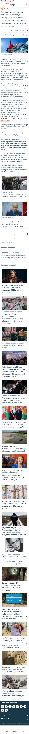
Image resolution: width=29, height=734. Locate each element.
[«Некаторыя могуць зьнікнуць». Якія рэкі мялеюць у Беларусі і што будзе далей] (14, 437)
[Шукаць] (23, 732)
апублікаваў (23, 59)
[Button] (14, 30)
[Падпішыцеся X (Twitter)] (10, 706)
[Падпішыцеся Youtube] (13, 706)
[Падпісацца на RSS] (6, 710)
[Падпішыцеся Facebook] (6, 706)
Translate (7, 3)
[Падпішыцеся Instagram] (24, 706)
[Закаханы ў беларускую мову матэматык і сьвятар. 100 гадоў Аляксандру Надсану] (14, 658)
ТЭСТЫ (15, 732)
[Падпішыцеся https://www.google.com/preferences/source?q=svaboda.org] (2, 706)
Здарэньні (4, 9)
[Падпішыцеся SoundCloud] (21, 706)
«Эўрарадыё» (5, 120)
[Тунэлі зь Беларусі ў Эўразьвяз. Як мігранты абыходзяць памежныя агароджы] (14, 574)
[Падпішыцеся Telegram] (2, 710)
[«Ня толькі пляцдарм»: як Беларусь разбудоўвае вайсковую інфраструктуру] (14, 682)
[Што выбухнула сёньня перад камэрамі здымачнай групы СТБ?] (14, 183)
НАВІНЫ (6, 732)
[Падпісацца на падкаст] (17, 706)
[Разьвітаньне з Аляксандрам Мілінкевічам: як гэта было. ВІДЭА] (14, 334)
